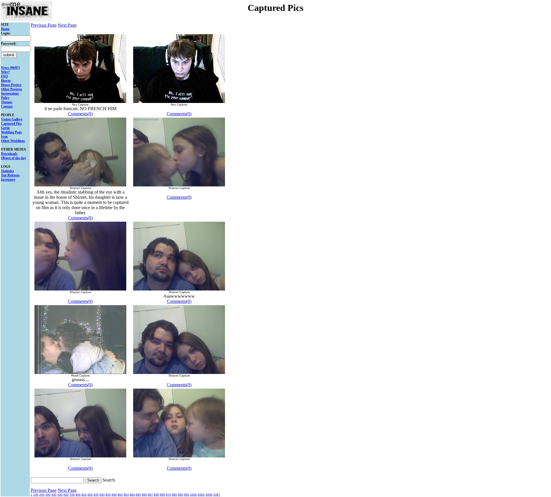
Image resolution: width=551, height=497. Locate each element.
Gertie (5, 128)
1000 (193, 494)
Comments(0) (80, 113)
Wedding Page (11, 132)
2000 (201, 494)
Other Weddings (13, 141)
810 (84, 494)
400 (54, 494)
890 (180, 494)
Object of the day (13, 158)
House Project (11, 85)
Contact (7, 106)
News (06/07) (10, 68)
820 (90, 494)
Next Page (67, 25)
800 (78, 494)
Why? (5, 72)
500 (60, 494)
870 (168, 494)
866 (144, 494)
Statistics (7, 171)
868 (156, 494)
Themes (6, 102)
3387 (216, 494)
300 (48, 494)
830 (96, 494)
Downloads (9, 154)
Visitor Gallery (11, 119)
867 (150, 494)
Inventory (8, 180)
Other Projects (11, 89)
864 (132, 494)
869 (162, 494)
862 (120, 494)
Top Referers (10, 175)
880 (174, 494)
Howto (6, 81)
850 (108, 494)
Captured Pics (11, 124)
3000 (208, 494)
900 (186, 494)
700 (72, 494)
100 (35, 494)
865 (138, 494)
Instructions (10, 93)
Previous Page (44, 25)
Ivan (4, 137)
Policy (5, 98)
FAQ (4, 76)
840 (102, 494)
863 (126, 494)
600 (66, 494)
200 (41, 494)
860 (114, 494)
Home (5, 29)
